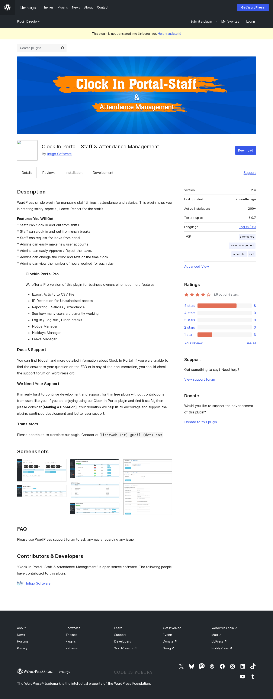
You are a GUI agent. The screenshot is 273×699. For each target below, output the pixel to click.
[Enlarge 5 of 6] (114, 508)
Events (168, 635)
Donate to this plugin (200, 422)
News (21, 635)
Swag (168, 648)
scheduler (239, 254)
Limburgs (64, 672)
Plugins (71, 641)
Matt (217, 635)
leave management (242, 245)
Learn (118, 628)
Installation (74, 172)
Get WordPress (253, 7)
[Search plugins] (62, 48)
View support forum (199, 379)
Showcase (73, 628)
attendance (247, 236)
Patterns (72, 648)
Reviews (48, 172)
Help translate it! (169, 33)
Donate (170, 641)
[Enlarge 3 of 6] (114, 465)
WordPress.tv (125, 648)
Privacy (22, 648)
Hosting (22, 641)
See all (251, 343)
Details (27, 172)
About (21, 628)
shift (251, 254)
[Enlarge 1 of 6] (61, 465)
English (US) (247, 227)
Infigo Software (59, 154)
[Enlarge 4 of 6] (114, 487)
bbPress (219, 641)
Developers (122, 641)
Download (245, 150)
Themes (71, 635)
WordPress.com (224, 628)
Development (103, 172)
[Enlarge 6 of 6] (166, 465)
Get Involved (172, 628)
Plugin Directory (28, 21)
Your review (193, 343)
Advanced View (196, 266)
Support (250, 172)
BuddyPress (222, 648)
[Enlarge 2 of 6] (61, 491)
